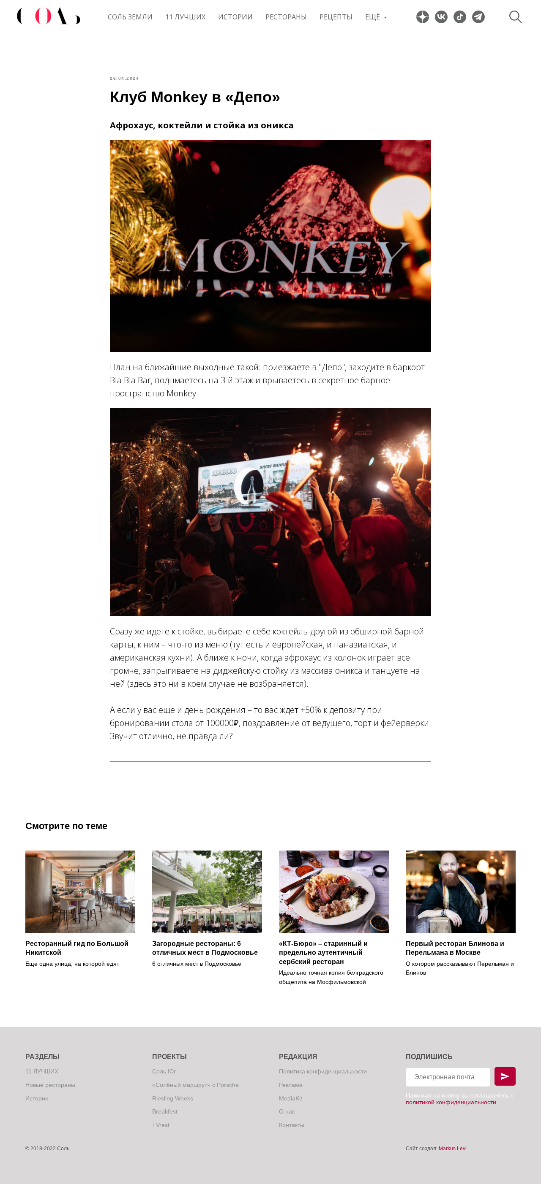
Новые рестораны (50, 1084)
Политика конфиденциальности (323, 1071)
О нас (287, 1111)
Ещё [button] (373, 17)
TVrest (160, 1125)
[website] (422, 17)
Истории (235, 17)
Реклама (291, 1084)
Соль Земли (130, 17)
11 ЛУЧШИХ (185, 17)
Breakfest (165, 1111)
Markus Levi (453, 1148)
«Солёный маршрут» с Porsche (195, 1084)
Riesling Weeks (172, 1098)
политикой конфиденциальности (451, 1102)
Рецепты (336, 17)
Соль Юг (164, 1071)
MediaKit (290, 1098)
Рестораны (286, 17)
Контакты (291, 1125)
